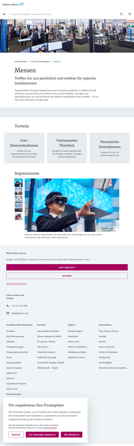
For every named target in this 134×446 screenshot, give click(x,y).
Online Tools (12, 388)
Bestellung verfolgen (77, 352)
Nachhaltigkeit (105, 362)
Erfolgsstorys (105, 357)
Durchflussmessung (15, 336)
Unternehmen (21, 61)
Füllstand (10, 341)
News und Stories (107, 346)
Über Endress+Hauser (109, 331)
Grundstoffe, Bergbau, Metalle (50, 362)
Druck (9, 357)
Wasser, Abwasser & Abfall (49, 336)
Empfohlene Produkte (16, 383)
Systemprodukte (13, 362)
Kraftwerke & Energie (46, 357)
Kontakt (102, 336)
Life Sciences (43, 346)
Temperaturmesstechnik (17, 352)
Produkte (10, 331)
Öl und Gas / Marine (46, 341)
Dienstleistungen (13, 394)
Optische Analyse (14, 367)
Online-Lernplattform (77, 346)
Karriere (102, 341)
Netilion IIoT (11, 373)
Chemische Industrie (46, 352)
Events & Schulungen (40, 61)
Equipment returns (76, 357)
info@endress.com (20, 313)
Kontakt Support (75, 331)
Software (10, 378)
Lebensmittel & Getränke (48, 331)
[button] (67, 267)
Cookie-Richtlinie (50, 428)
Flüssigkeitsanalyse (14, 346)
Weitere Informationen (16, 283)
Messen (57, 61)
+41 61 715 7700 (19, 305)
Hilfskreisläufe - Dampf (47, 367)
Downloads (73, 336)
